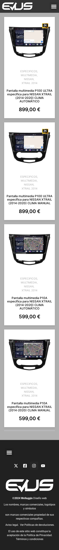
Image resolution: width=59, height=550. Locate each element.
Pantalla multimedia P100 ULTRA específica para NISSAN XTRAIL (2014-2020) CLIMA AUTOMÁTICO (29, 96)
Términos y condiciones (29, 539)
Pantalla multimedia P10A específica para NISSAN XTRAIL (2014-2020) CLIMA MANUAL (29, 406)
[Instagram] (34, 466)
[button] (53, 6)
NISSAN (29, 79)
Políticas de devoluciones (39, 524)
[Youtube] (43, 466)
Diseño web (40, 498)
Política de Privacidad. (39, 535)
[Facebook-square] (25, 466)
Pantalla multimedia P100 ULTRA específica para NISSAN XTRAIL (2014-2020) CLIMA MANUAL (29, 199)
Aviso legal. (12, 524)
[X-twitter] (16, 466)
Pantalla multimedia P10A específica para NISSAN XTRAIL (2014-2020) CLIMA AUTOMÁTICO (29, 303)
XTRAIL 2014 (29, 83)
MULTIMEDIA (29, 75)
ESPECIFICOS (28, 71)
